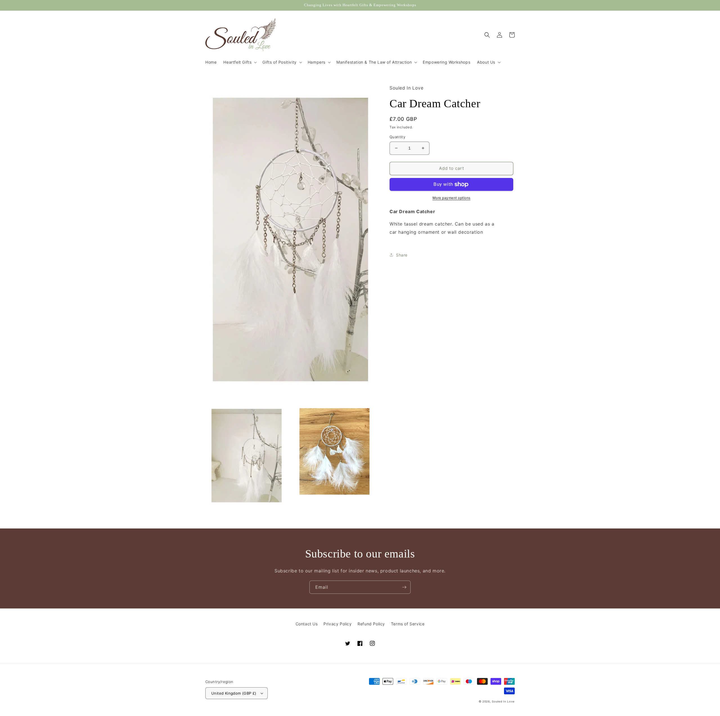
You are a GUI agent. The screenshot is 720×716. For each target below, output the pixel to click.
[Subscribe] (404, 587)
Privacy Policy (337, 623)
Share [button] (402, 255)
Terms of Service (408, 623)
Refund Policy (371, 623)
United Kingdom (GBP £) (233, 693)
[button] (239, 62)
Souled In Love (503, 701)
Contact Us (307, 623)
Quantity (397, 137)
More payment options (452, 198)
